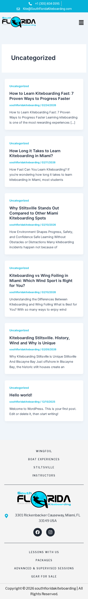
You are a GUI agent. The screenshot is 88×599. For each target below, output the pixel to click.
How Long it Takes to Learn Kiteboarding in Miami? (34, 153)
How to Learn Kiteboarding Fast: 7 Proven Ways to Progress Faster (41, 96)
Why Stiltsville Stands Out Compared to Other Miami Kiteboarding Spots (34, 213)
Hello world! (20, 395)
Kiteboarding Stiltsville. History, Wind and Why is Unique (39, 340)
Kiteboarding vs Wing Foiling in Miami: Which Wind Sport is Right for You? (40, 280)
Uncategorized (19, 86)
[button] (81, 23)
